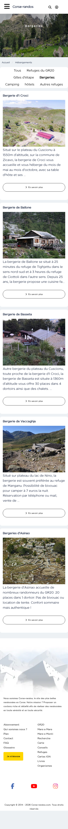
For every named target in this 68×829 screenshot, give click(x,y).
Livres (41, 761)
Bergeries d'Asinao (16, 533)
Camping (12, 84)
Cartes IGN (44, 756)
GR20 (40, 724)
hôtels (29, 84)
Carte (40, 742)
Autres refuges (51, 84)
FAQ (6, 742)
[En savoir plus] (34, 123)
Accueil (6, 62)
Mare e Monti (45, 733)
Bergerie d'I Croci (15, 95)
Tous (17, 70)
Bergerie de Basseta (17, 314)
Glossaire (9, 747)
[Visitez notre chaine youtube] (34, 785)
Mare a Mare (44, 729)
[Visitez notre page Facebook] (13, 785)
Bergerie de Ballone (17, 207)
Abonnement (11, 724)
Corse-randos (23, 6)
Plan (6, 733)
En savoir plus (35, 187)
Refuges (42, 752)
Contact (8, 738)
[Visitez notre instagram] (55, 785)
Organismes (44, 765)
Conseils (42, 747)
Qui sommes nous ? (15, 729)
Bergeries (47, 77)
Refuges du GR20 (40, 70)
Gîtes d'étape (23, 77)
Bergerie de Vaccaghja (19, 421)
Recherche (43, 738)
